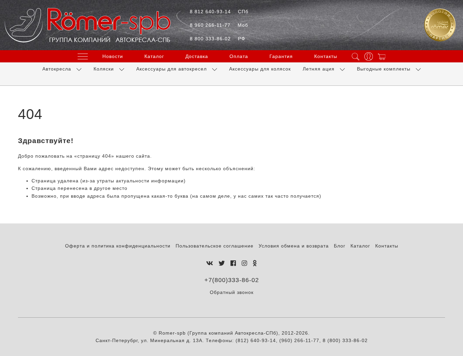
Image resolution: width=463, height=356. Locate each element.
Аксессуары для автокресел (171, 69)
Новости (112, 56)
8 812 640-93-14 (219, 11)
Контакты (325, 56)
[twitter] (222, 263)
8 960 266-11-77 (219, 25)
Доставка (196, 56)
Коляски (104, 69)
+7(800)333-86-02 (231, 280)
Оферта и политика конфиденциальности (117, 246)
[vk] (209, 263)
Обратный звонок (232, 292)
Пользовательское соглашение (215, 246)
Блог (339, 246)
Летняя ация (319, 69)
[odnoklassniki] (255, 263)
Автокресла (56, 69)
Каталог (154, 56)
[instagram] (244, 263)
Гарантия (281, 56)
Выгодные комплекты (383, 69)
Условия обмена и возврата (294, 246)
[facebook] (233, 263)
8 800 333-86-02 (217, 38)
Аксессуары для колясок (260, 69)
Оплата (238, 56)
